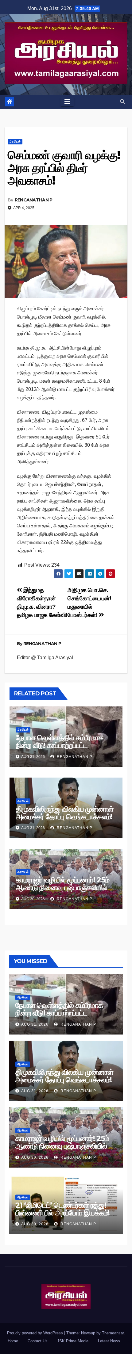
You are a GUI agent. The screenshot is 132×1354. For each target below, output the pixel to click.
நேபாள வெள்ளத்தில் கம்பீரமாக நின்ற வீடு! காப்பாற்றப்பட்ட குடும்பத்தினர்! (59, 745)
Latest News (109, 1341)
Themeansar (113, 1333)
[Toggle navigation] (67, 101)
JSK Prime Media (72, 1341)
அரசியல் (15, 141)
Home (13, 1341)
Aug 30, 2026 (35, 1157)
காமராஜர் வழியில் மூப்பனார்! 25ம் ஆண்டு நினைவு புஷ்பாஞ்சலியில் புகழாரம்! (62, 887)
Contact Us (38, 1341)
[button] (122, 101)
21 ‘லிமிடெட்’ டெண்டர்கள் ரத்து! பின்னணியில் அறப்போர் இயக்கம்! (62, 1209)
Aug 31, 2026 (35, 1024)
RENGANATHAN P (33, 200)
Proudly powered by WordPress (35, 1333)
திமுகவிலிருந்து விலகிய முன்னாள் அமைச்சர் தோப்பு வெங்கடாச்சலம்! (64, 813)
